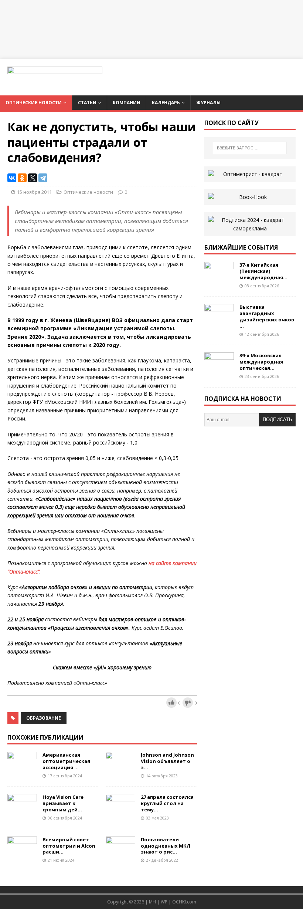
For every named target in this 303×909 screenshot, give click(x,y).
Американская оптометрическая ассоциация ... (66, 761)
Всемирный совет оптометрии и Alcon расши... (68, 845)
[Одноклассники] (22, 177)
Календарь (166, 102)
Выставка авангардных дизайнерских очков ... (266, 316)
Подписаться (277, 421)
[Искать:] (250, 148)
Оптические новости (34, 102)
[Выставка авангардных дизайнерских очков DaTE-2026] (219, 321)
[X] (32, 177)
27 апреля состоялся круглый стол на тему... (167, 803)
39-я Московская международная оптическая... (261, 361)
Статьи (87, 102)
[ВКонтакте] (11, 177)
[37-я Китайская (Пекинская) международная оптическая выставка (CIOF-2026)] (219, 279)
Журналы (208, 102)
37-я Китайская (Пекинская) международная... (263, 271)
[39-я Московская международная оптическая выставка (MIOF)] (219, 370)
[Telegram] (42, 177)
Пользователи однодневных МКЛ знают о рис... (165, 845)
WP (164, 902)
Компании (126, 102)
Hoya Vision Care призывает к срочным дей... (63, 803)
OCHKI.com (184, 902)
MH (152, 902)
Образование (43, 718)
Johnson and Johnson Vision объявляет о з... (167, 761)
